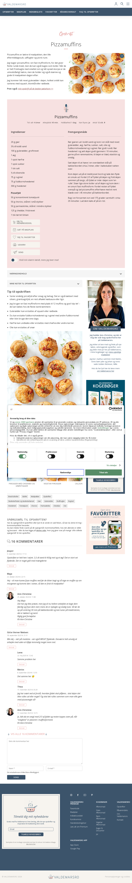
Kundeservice (75, 819)
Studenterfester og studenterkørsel (21, 501)
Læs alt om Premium (79, 827)
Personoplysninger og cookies (117, 876)
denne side (41, 530)
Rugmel (71, 501)
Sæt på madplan (25, 230)
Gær (39, 501)
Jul (97, 834)
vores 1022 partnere (24, 422)
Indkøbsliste (35, 11)
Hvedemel (12, 506)
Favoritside (74, 808)
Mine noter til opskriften (23, 283)
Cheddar (57, 506)
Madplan (21, 11)
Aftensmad (100, 807)
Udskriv (22, 245)
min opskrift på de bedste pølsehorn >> (35, 88)
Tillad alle (103, 472)
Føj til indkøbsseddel (24, 222)
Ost (65, 506)
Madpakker (35, 496)
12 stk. (101, 122)
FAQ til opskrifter (88, 11)
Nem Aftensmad (100, 817)
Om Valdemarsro (122, 815)
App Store (74, 845)
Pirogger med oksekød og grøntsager (22, 484)
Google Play (75, 848)
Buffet (25, 496)
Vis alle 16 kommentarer (28, 734)
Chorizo (34, 506)
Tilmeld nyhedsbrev (106, 480)
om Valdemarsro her (105, 371)
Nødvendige (65, 472)
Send (20, 252)
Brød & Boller (13, 496)
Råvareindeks (122, 810)
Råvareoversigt (68, 11)
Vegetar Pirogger (52, 483)
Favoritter (51, 11)
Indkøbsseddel (76, 816)
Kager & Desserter (100, 829)
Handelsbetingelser (78, 823)
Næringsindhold (18, 273)
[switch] (51, 456)
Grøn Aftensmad (100, 811)
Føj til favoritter (26, 237)
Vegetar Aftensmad (100, 823)
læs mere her (116, 490)
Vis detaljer (112, 465)
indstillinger (103, 428)
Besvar (11, 566)
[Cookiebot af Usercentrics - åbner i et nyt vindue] (111, 409)
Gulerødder (48, 501)
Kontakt (120, 820)
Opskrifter (8, 11)
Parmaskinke (45, 506)
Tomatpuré (23, 506)
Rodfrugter (61, 501)
